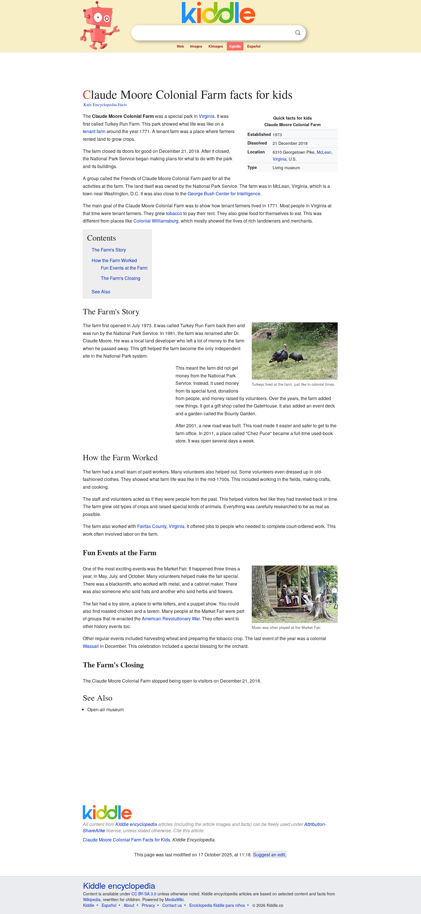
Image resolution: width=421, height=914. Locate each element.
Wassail (91, 646)
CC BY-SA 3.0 (143, 894)
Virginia (207, 116)
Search (298, 32)
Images (196, 46)
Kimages (215, 46)
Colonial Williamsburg (155, 220)
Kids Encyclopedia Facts (105, 104)
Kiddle (88, 905)
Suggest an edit (269, 854)
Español (253, 46)
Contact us (172, 905)
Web (180, 46)
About (129, 905)
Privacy (148, 905)
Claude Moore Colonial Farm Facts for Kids (126, 839)
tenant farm (94, 131)
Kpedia (235, 46)
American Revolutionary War (171, 618)
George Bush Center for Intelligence (224, 193)
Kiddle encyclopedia (136, 824)
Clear (286, 33)
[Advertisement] (210, 68)
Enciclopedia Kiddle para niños (217, 905)
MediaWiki (174, 899)
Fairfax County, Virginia (160, 526)
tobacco (174, 213)
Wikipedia (92, 899)
